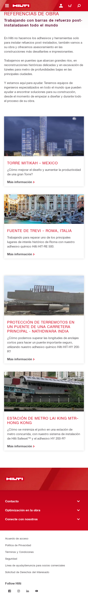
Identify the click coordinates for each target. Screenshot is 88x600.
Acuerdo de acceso (16, 538)
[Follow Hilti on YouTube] (36, 591)
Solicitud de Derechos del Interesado (27, 571)
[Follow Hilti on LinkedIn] (27, 591)
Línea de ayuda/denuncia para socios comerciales (35, 565)
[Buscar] (78, 5)
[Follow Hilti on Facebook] (9, 591)
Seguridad (11, 558)
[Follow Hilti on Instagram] (18, 591)
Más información (19, 182)
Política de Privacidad (18, 545)
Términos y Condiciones (19, 551)
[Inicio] (20, 5)
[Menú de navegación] (6, 5)
